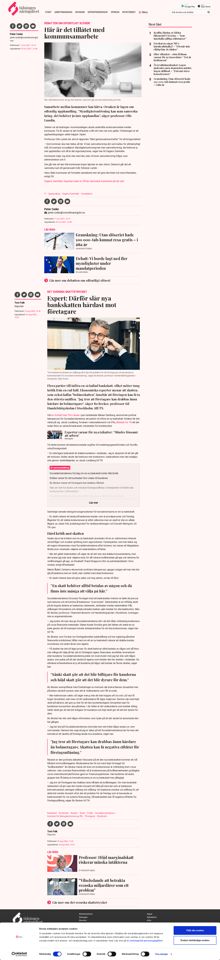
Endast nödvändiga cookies (195, 940)
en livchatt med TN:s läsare (65, 415)
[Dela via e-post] (33, 26)
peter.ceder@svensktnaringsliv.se (24, 39)
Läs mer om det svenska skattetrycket (79, 902)
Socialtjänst (86, 194)
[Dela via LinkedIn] (26, 26)
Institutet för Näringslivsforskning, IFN (65, 816)
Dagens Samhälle (70, 194)
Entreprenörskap (98, 12)
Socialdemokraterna (105, 813)
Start (48, 12)
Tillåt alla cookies (195, 930)
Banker (74, 813)
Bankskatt (52, 813)
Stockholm (102, 816)
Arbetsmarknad (63, 12)
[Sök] (209, 12)
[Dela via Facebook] (13, 26)
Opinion (115, 12)
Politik (90, 813)
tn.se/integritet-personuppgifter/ (145, 940)
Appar (149, 914)
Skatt (82, 813)
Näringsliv (83, 917)
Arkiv (149, 920)
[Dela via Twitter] (19, 26)
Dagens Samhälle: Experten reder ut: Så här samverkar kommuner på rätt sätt (84, 181)
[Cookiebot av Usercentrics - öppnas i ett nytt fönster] (19, 954)
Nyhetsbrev (128, 12)
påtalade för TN (124, 422)
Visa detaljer (161, 954)
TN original (90, 816)
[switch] (87, 954)
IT (45, 194)
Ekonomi (80, 12)
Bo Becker (64, 813)
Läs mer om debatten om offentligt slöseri (79, 280)
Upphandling (54, 194)
